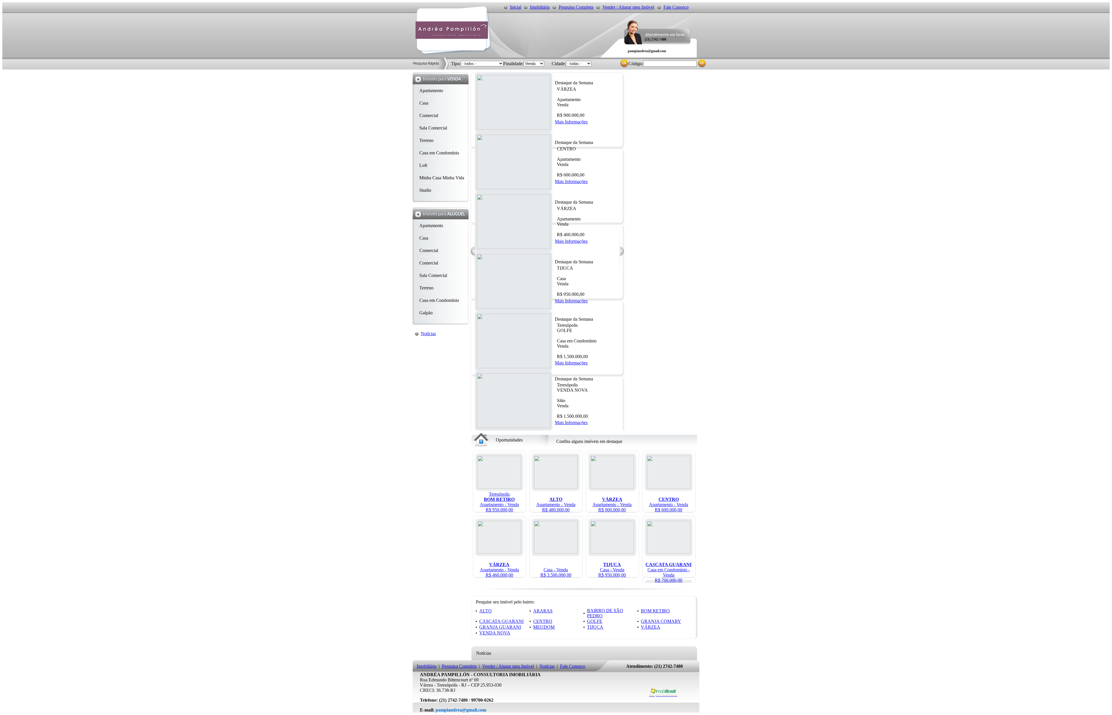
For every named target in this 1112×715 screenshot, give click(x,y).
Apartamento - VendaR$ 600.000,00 (668, 504)
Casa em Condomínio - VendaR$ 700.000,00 (668, 572)
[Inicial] (452, 37)
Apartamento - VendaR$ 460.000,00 (499, 569)
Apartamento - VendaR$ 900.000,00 (612, 504)
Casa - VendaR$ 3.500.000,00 (555, 572)
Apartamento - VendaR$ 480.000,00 (555, 504)
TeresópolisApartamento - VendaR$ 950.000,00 (499, 502)
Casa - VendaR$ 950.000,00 (612, 569)
